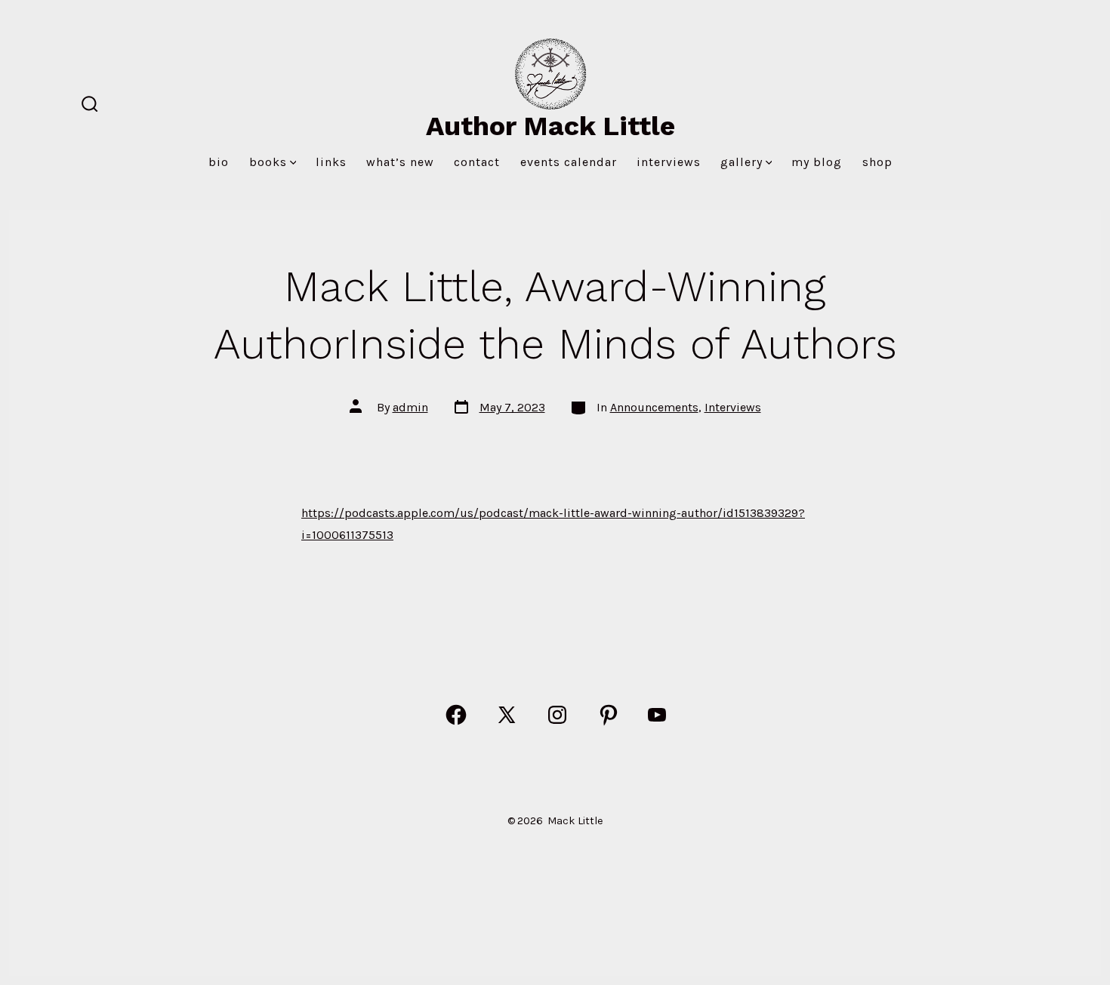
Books (268, 162)
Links (331, 162)
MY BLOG (816, 162)
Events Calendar (568, 162)
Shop (877, 162)
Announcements (654, 407)
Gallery (741, 162)
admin (410, 407)
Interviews (669, 162)
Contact (477, 162)
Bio (218, 162)
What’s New (400, 162)
